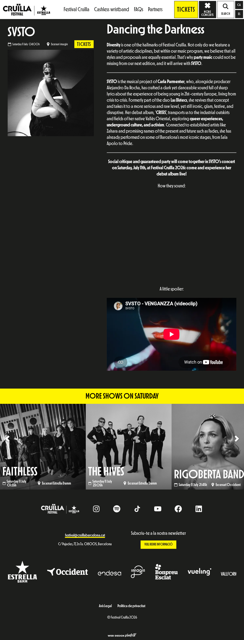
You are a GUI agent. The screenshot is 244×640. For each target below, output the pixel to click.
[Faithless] (43, 446)
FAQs (138, 9)
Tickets (186, 9)
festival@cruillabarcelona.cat (85, 535)
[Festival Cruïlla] (26, 9)
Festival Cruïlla (76, 9)
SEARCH (225, 13)
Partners (155, 9)
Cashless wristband (111, 9)
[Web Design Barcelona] (122, 636)
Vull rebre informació (158, 544)
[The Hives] (129, 446)
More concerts (207, 13)
